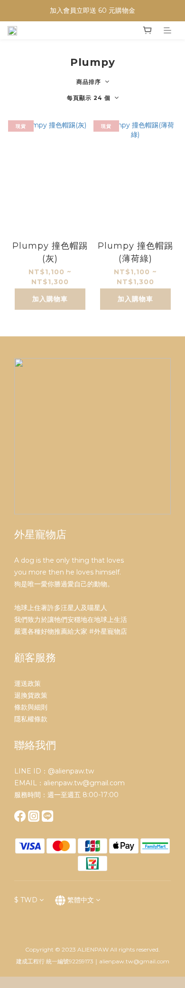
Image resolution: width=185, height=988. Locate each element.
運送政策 (27, 683)
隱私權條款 (30, 719)
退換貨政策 (30, 695)
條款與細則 (30, 707)
